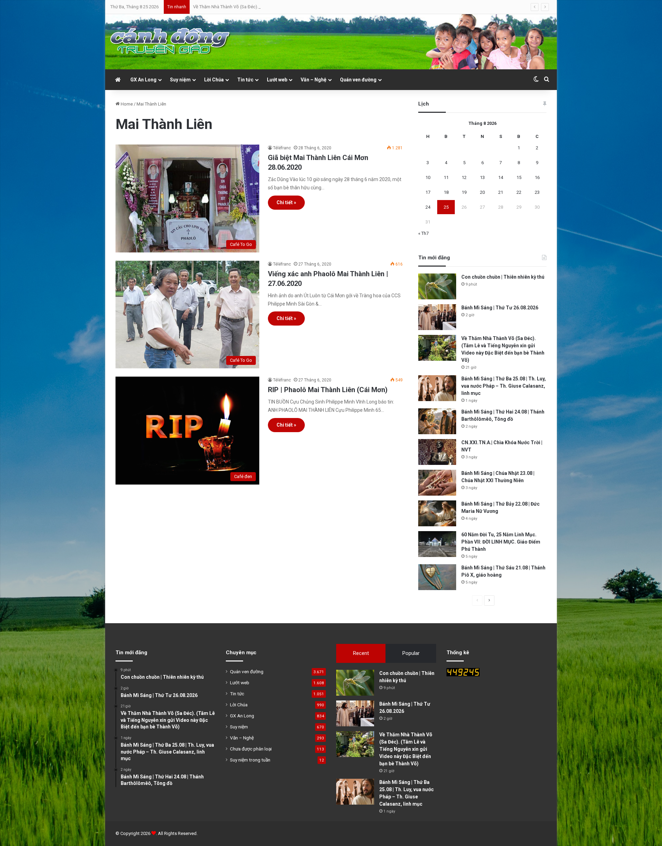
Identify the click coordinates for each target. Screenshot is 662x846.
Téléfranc (282, 148)
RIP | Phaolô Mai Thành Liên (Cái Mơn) (328, 390)
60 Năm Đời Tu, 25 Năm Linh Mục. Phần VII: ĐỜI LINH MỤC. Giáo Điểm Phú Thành (500, 542)
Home (126, 104)
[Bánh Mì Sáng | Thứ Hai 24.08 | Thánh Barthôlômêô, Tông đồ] (437, 421)
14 (500, 177)
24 (427, 207)
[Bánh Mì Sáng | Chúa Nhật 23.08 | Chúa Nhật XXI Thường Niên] (437, 483)
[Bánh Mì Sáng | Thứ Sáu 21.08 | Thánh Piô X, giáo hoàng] (437, 577)
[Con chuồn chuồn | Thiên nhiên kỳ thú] (437, 286)
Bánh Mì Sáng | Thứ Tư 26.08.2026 (499, 307)
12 (464, 177)
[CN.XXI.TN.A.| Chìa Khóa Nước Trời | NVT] (437, 452)
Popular (411, 653)
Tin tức (245, 79)
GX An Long (143, 79)
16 (537, 177)
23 (537, 192)
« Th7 (423, 233)
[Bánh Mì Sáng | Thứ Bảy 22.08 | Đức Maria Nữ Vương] (437, 513)
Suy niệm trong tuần (250, 760)
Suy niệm (180, 79)
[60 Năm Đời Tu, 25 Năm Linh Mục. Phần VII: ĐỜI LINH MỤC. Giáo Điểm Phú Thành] (437, 544)
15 (518, 177)
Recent (361, 653)
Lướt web (277, 79)
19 (464, 192)
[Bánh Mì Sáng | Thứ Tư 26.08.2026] (437, 317)
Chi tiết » (286, 202)
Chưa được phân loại (251, 749)
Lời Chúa (214, 79)
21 (500, 192)
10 (427, 177)
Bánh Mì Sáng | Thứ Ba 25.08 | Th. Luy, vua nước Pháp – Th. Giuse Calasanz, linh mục (503, 386)
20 (482, 192)
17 (427, 192)
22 (518, 192)
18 (446, 192)
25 (446, 207)
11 (446, 177)
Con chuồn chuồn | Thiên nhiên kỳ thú (502, 277)
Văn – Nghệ (314, 79)
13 (482, 177)
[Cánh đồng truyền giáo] (170, 42)
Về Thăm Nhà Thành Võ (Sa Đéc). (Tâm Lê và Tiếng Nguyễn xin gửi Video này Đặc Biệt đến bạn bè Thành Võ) (299, 6)
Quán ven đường (358, 79)
